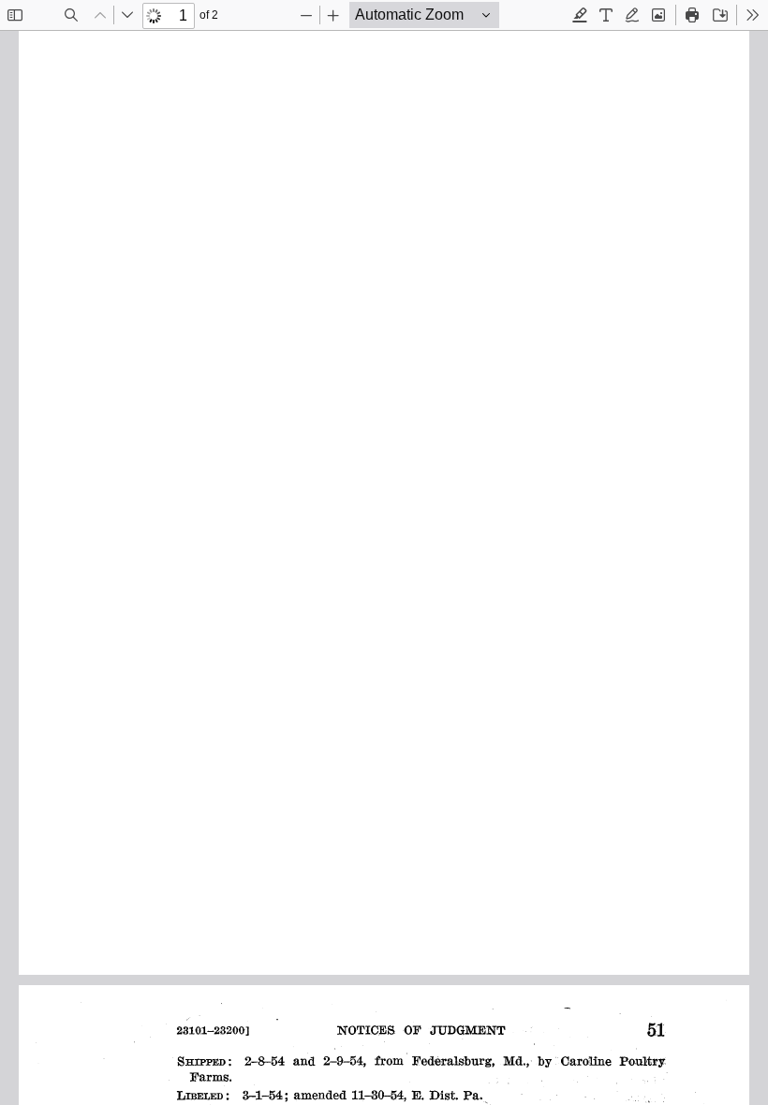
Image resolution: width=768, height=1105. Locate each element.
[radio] (580, 15)
